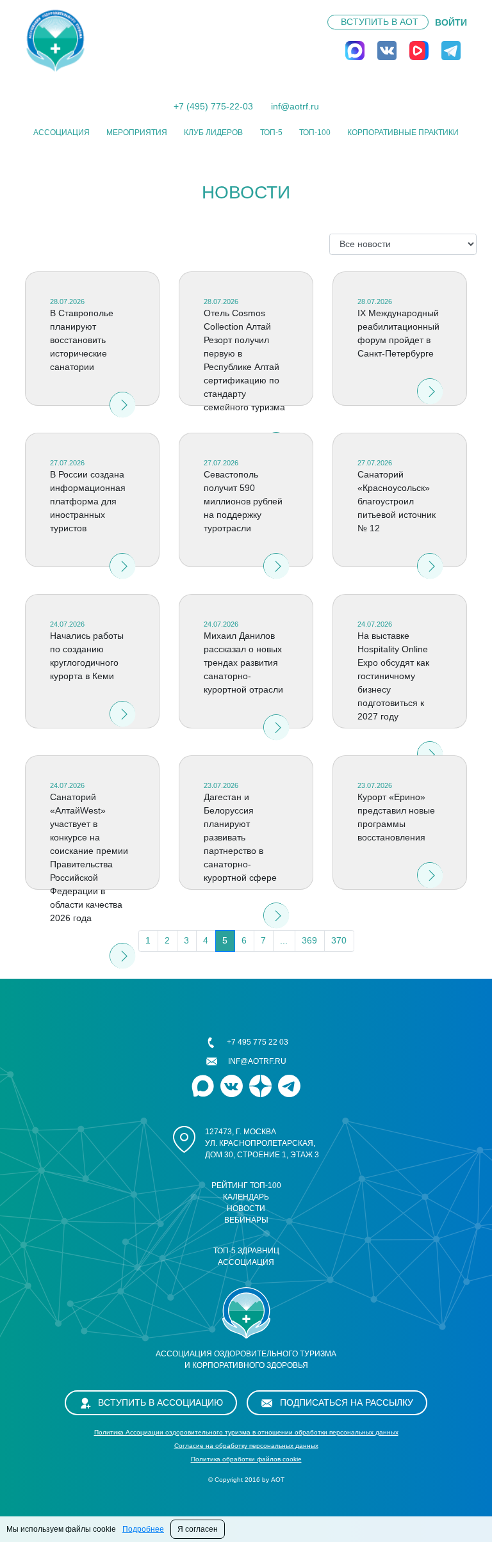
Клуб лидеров (213, 132)
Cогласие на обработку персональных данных (246, 1445)
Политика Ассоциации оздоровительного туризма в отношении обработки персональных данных (246, 1432)
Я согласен (197, 1529)
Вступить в (379, 22)
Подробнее (143, 1529)
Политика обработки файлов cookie (246, 1459)
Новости (246, 1208)
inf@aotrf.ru (295, 106)
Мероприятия (136, 132)
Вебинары (246, 1220)
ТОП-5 (271, 132)
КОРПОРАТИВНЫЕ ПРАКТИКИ (403, 132)
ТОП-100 (315, 132)
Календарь (246, 1197)
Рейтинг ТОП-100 (246, 1185)
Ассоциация (61, 132)
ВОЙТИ (451, 22)
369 (309, 940)
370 (339, 940)
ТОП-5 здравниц (246, 1250)
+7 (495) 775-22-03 (213, 106)
